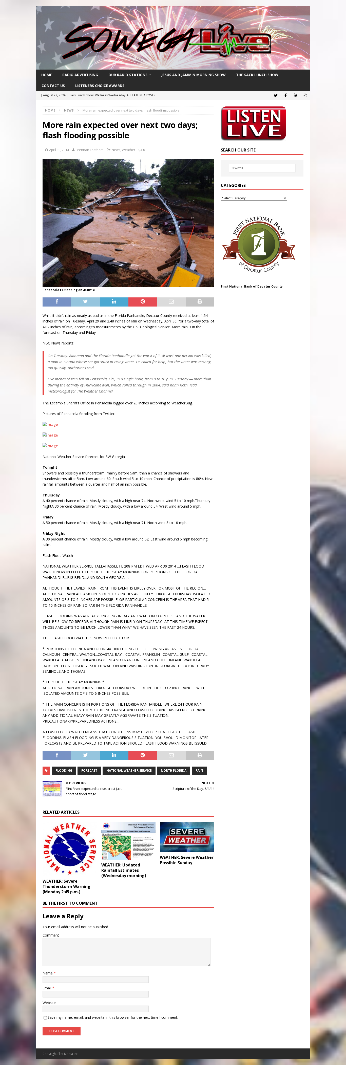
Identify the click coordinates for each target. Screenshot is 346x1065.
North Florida (173, 770)
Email (47, 988)
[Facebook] (285, 95)
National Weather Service (129, 770)
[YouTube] (295, 95)
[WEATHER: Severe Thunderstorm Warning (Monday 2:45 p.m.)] (70, 849)
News (116, 149)
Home (46, 74)
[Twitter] (275, 95)
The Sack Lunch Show (257, 74)
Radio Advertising (80, 74)
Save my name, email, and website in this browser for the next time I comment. (113, 1017)
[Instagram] (305, 95)
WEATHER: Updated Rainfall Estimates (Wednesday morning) (123, 870)
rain (199, 770)
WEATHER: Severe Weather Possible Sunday (187, 860)
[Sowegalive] (173, 66)
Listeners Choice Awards (99, 85)
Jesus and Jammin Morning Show (193, 74)
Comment (51, 935)
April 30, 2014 (59, 149)
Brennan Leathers (90, 149)
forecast (89, 770)
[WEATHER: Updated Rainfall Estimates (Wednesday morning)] (128, 841)
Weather (128, 149)
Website (49, 1002)
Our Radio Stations (127, 74)
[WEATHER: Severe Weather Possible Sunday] (187, 837)
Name (48, 973)
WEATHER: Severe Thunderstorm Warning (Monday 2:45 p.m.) (66, 886)
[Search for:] (262, 168)
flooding (63, 770)
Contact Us (53, 85)
